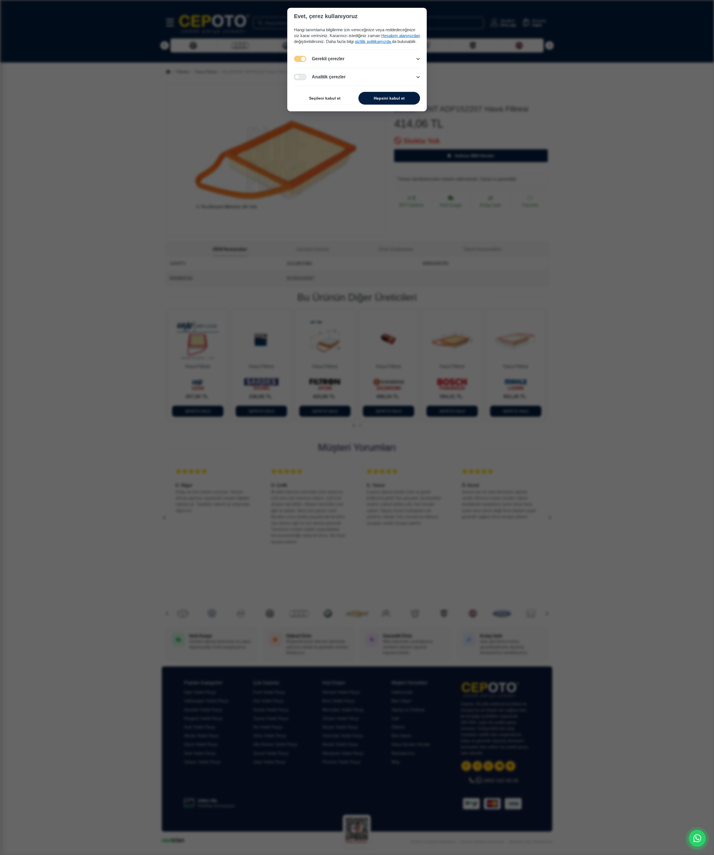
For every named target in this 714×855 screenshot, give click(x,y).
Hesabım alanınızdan (400, 35)
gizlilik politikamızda (373, 41)
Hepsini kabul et (389, 98)
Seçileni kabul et (325, 98)
